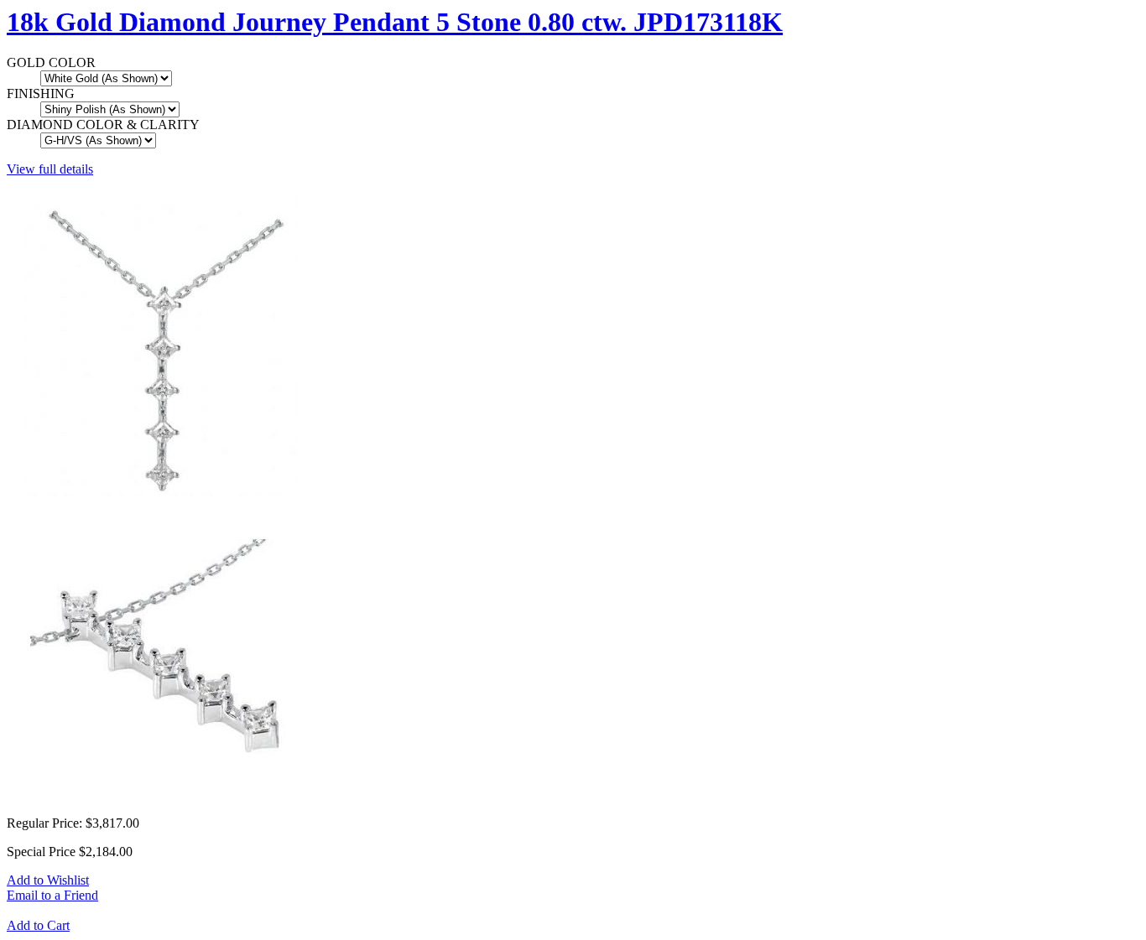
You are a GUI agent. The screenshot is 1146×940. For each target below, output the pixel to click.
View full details (50, 169)
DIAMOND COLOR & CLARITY (103, 124)
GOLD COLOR (51, 62)
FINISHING (41, 93)
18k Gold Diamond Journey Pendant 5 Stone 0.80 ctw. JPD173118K (395, 22)
